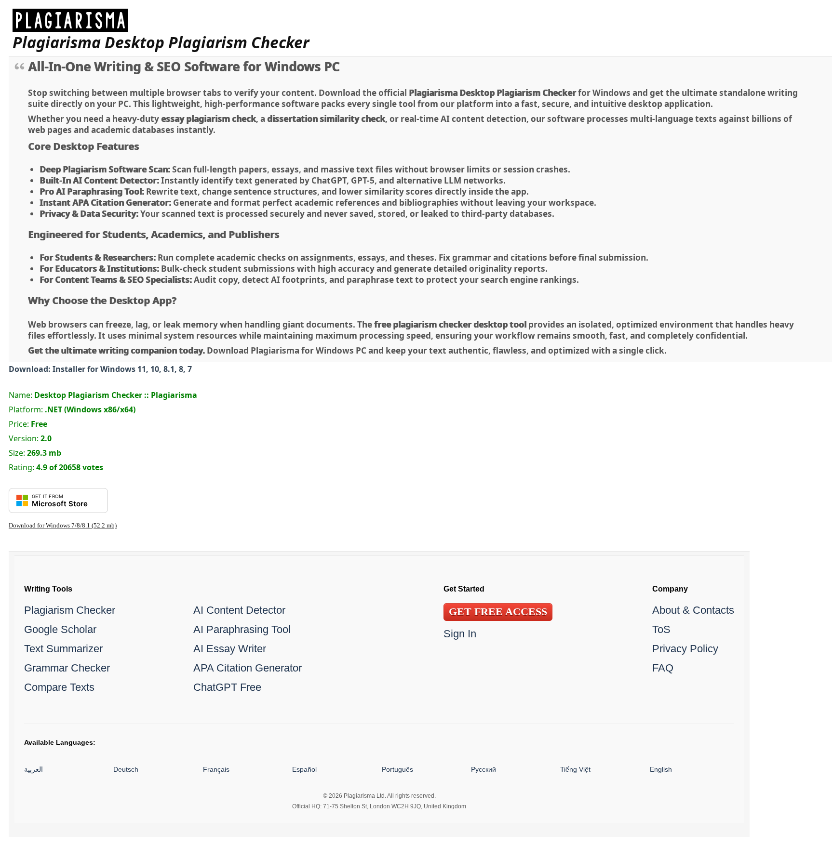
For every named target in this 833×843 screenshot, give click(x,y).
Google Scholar (60, 629)
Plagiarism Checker (69, 610)
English (661, 769)
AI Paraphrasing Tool (242, 629)
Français (216, 769)
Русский (483, 769)
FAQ (662, 668)
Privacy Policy (685, 649)
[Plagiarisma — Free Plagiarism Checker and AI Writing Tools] (161, 20)
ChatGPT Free (227, 687)
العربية (33, 769)
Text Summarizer (63, 649)
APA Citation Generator (247, 668)
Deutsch (125, 769)
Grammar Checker (67, 668)
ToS (661, 629)
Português (397, 769)
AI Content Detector (239, 610)
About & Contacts (693, 610)
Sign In (459, 634)
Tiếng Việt (575, 769)
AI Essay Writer (229, 649)
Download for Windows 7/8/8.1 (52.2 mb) (63, 525)
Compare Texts (59, 687)
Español (304, 769)
